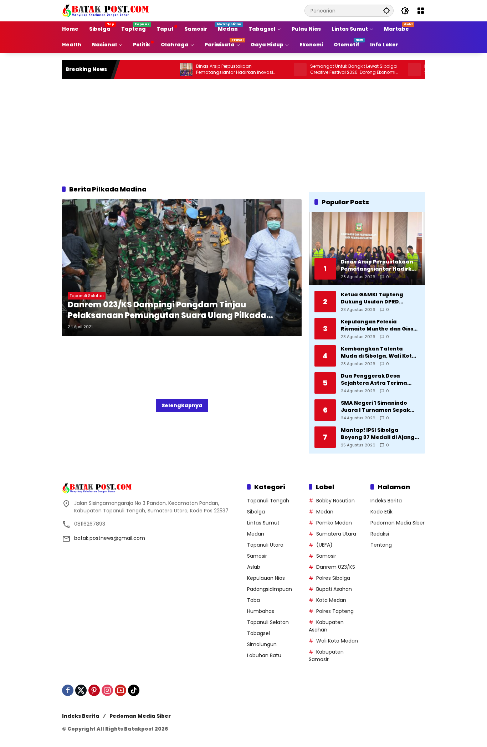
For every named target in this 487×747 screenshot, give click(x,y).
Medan (255, 533)
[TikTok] (133, 690)
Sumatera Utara (336, 533)
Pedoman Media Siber (397, 522)
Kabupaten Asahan (326, 626)
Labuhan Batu (264, 655)
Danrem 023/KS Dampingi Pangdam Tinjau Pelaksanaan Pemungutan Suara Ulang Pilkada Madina (167, 311)
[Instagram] (107, 690)
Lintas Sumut (263, 522)
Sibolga (256, 511)
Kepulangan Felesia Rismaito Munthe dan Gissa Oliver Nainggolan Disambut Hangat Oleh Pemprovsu (379, 325)
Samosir (257, 555)
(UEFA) (324, 544)
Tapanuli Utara (265, 544)
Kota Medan (331, 600)
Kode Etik (381, 511)
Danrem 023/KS (335, 567)
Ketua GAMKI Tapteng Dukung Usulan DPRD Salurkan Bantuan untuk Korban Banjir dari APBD (375, 298)
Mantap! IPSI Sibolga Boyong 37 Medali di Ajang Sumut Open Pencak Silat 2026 (378, 434)
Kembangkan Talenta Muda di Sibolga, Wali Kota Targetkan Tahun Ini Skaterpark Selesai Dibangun (378, 352)
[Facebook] (67, 690)
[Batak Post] (106, 10)
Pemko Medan (334, 522)
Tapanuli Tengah (268, 500)
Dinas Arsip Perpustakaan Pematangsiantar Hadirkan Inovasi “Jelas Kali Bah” (214, 69)
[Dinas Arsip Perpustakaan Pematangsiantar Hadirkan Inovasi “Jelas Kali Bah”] (166, 69)
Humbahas (260, 611)
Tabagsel (258, 633)
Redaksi (379, 533)
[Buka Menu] (420, 10)
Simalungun (262, 644)
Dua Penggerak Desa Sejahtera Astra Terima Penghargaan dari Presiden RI (380, 380)
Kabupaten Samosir (326, 655)
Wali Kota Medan (337, 640)
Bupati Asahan (334, 589)
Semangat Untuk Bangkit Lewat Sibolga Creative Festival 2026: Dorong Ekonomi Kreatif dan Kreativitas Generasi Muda (333, 69)
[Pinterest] (94, 690)
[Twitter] (81, 690)
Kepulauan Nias (266, 578)
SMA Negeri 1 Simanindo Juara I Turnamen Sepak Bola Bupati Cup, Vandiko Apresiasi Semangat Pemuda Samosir (376, 407)
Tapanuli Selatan (87, 295)
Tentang (381, 544)
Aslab (253, 567)
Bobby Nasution (335, 500)
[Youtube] (120, 690)
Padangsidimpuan (269, 589)
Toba (253, 600)
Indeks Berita (386, 500)
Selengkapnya (182, 405)
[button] (386, 10)
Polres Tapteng (335, 611)
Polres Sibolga (333, 578)
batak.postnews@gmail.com (109, 538)
